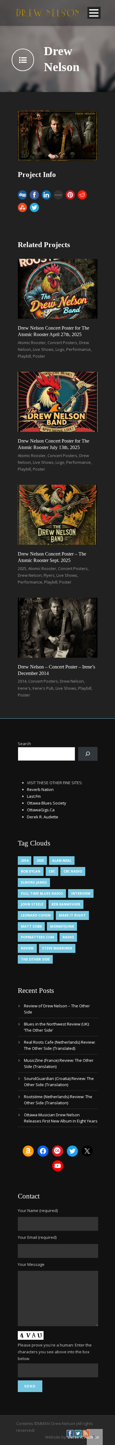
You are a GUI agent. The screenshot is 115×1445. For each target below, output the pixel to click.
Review (27, 948)
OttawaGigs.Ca (41, 810)
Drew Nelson (30, 575)
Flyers (49, 575)
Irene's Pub (43, 688)
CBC (52, 871)
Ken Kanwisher (66, 904)
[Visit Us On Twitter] (78, 1433)
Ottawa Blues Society (46, 803)
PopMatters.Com (37, 937)
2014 (22, 681)
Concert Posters (62, 342)
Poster (39, 356)
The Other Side (35, 959)
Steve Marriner (57, 948)
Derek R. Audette (42, 817)
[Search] (88, 754)
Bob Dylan (30, 871)
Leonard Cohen (36, 915)
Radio (68, 937)
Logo (60, 349)
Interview (80, 893)
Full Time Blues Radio (42, 893)
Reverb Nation (40, 789)
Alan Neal (61, 860)
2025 (22, 568)
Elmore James (34, 882)
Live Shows (43, 349)
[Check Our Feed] (86, 1433)
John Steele (32, 904)
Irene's (24, 688)
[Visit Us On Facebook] (70, 1433)
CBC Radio (72, 871)
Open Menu (94, 13)
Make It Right (72, 915)
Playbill (24, 356)
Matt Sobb (31, 926)
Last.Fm (34, 796)
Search (24, 743)
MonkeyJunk (62, 926)
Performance (78, 349)
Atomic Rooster (32, 342)
